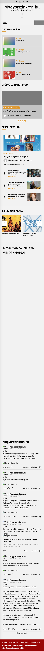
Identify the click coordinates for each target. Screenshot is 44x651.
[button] (36, 22)
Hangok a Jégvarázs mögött (15, 156)
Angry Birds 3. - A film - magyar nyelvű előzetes (20, 540)
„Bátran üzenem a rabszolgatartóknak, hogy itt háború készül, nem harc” (17, 172)
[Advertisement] (22, 345)
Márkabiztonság (31, 646)
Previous (4, 223)
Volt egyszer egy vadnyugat (10, 233)
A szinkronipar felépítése (23, 52)
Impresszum (6, 646)
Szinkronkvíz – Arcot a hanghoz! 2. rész (29, 234)
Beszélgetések (9, 153)
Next (39, 223)
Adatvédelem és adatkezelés (13, 648)
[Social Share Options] (40, 467)
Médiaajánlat (18, 646)
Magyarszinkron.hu (22, 7)
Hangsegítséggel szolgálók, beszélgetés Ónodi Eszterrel (16, 195)
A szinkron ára (20, 40)
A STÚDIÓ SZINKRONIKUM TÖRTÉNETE (19, 111)
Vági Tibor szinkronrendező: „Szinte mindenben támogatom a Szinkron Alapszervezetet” (16, 184)
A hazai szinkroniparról (23, 74)
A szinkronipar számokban (24, 63)
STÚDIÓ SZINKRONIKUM (11, 108)
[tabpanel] (22, 105)
